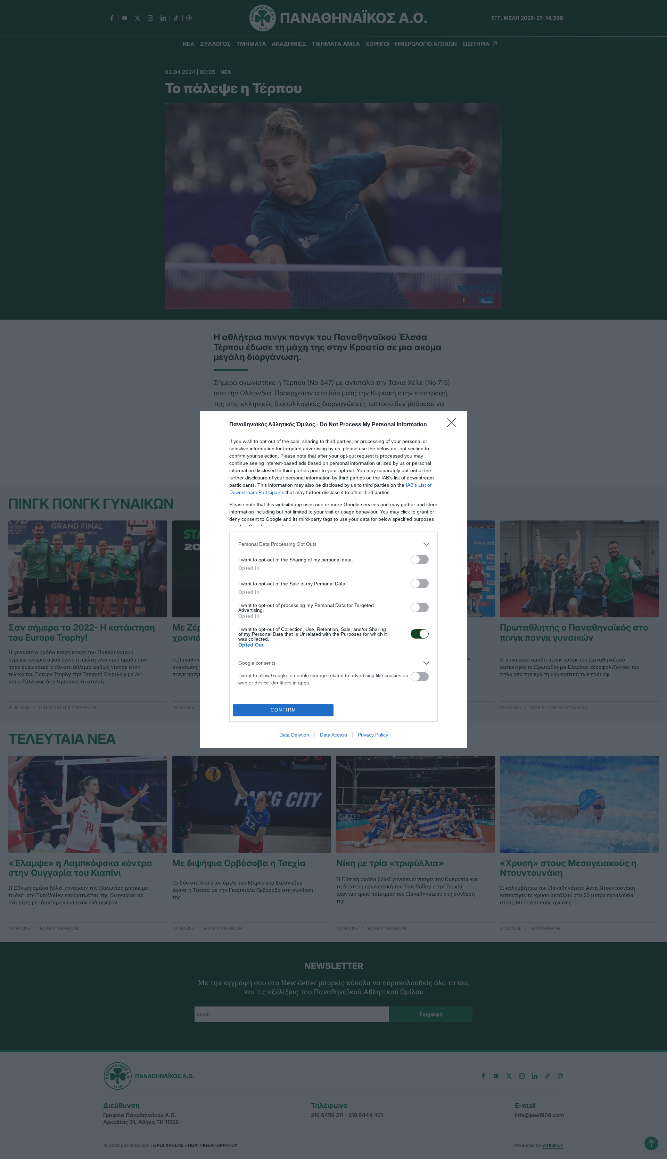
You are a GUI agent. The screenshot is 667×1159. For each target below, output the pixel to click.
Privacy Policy (373, 735)
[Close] (453, 424)
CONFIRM (283, 710)
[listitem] (333, 544)
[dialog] (333, 579)
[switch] (420, 559)
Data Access (333, 735)
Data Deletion (294, 735)
